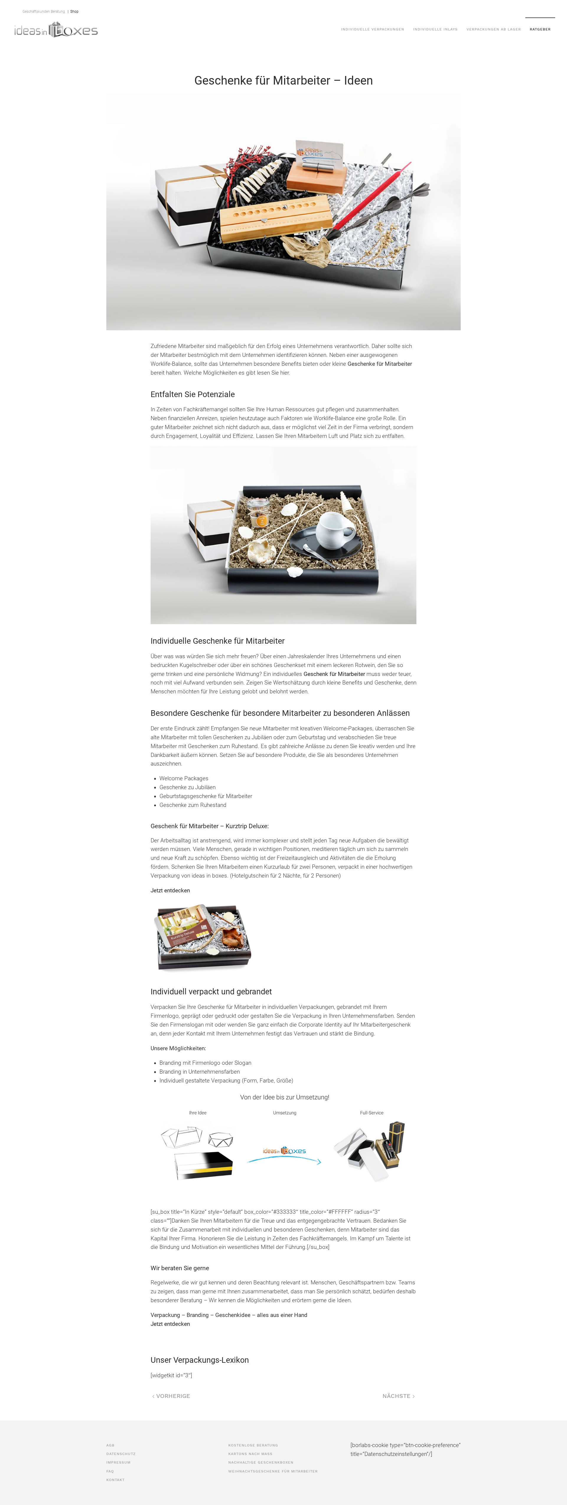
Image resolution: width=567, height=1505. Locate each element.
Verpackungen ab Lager (494, 29)
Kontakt (458, 9)
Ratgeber (540, 29)
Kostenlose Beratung (253, 1445)
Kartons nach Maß (250, 1454)
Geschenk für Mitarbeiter (334, 674)
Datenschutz (384, 9)
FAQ (439, 9)
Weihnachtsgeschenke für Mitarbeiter (273, 1471)
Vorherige (172, 1395)
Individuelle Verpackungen (372, 29)
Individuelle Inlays (435, 29)
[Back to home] (56, 29)
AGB (359, 9)
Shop (74, 11)
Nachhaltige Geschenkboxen (261, 1462)
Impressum (417, 9)
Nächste (397, 1395)
